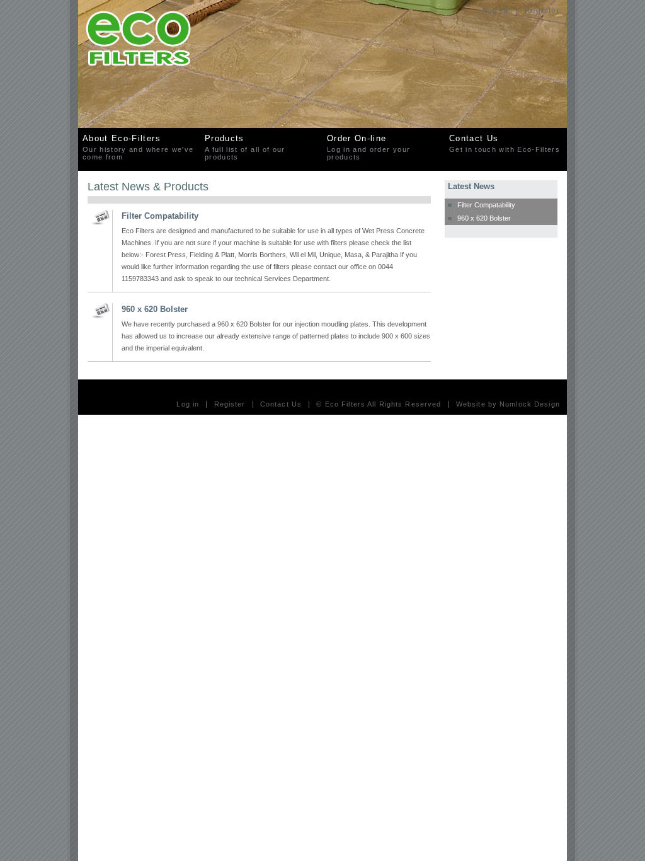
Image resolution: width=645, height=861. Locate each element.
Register (542, 10)
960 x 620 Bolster (484, 218)
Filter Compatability (486, 205)
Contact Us (281, 404)
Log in (495, 10)
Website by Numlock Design (508, 404)
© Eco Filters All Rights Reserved (378, 404)
